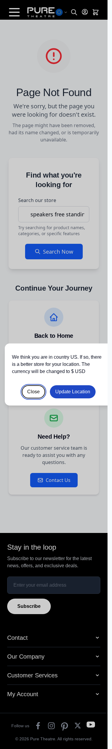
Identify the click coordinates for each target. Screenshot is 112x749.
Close (33, 391)
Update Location (72, 391)
